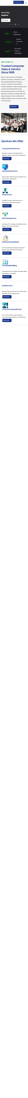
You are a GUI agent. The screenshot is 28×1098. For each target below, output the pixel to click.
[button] (9, 24)
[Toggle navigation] (26, 2)
